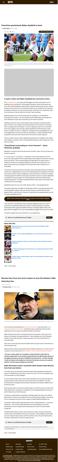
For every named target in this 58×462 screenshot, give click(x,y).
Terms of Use (9, 449)
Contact (29, 444)
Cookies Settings (20, 452)
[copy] (13, 32)
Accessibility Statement (45, 449)
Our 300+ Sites (43, 444)
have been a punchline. (30, 327)
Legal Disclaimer (32, 449)
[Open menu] (4, 2)
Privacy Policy (43, 446)
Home (5, 266)
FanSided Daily (20, 446)
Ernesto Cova (7, 287)
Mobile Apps (9, 446)
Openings (18, 444)
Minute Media (9, 455)
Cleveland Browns (12, 102)
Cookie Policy (19, 449)
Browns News (12, 266)
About (7, 444)
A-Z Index (8, 452)
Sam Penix (6, 28)
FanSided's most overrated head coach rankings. (38, 351)
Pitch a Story (30, 446)
